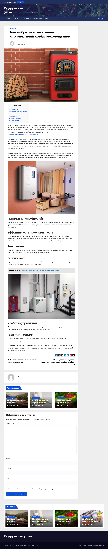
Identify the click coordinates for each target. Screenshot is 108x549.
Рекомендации (14, 28)
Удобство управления (15, 118)
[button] (99, 18)
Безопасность (13, 116)
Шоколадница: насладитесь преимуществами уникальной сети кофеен (58, 361)
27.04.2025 (37, 524)
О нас (16, 18)
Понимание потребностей (16, 109)
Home (8, 18)
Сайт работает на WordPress (12, 545)
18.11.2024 (62, 524)
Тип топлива (12, 114)
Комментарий (11, 423)
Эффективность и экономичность (18, 111)
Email (8, 469)
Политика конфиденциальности (35, 18)
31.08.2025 (12, 524)
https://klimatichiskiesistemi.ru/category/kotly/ (23, 134)
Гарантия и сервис (14, 120)
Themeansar (35, 545)
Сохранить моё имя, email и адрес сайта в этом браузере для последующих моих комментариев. (39, 489)
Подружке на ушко (18, 536)
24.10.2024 (87, 524)
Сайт (7, 479)
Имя (8, 458)
